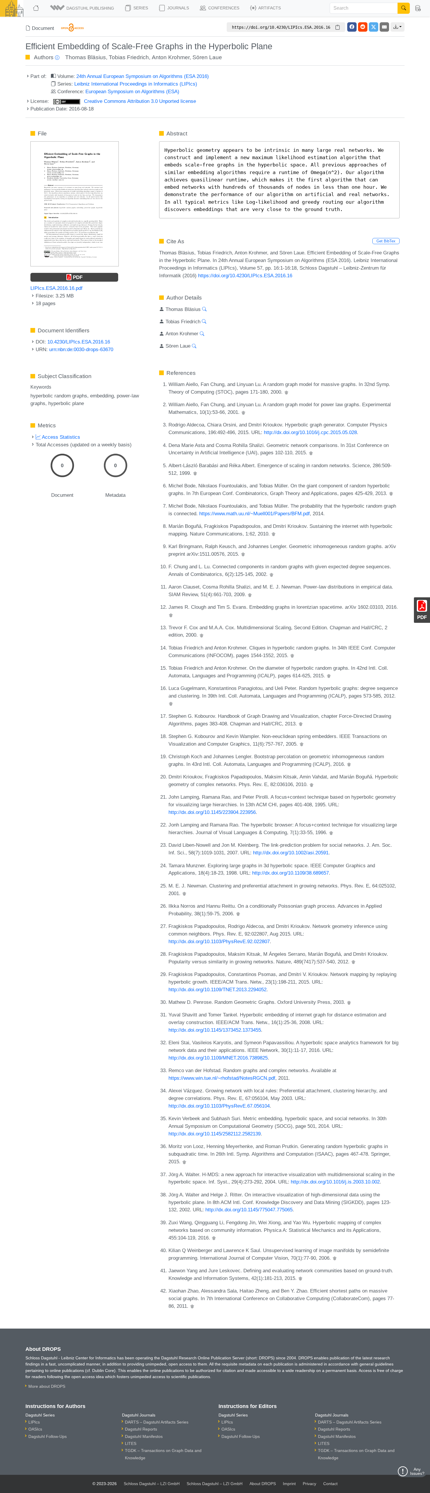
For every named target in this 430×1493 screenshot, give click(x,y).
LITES (130, 1443)
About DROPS (263, 1483)
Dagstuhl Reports (141, 1429)
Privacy (309, 1483)
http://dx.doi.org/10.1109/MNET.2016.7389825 (218, 1058)
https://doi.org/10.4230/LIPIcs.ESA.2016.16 (245, 275)
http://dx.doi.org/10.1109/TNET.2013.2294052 (217, 989)
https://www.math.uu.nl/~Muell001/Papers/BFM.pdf (254, 513)
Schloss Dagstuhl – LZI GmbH (152, 1483)
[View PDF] (74, 203)
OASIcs (35, 1429)
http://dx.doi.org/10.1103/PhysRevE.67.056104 (219, 1106)
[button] (82, 8)
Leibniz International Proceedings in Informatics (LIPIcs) (135, 84)
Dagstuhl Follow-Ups (47, 1436)
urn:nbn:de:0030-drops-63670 (81, 349)
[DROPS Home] (36, 8)
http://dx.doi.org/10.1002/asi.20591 (290, 853)
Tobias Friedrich (129, 57)
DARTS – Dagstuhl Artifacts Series (156, 1422)
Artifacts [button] (269, 8)
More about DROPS (46, 1386)
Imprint (289, 1483)
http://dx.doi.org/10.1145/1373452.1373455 (214, 1030)
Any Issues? (417, 1471)
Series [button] (140, 8)
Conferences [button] (223, 8)
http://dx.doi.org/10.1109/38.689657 (290, 873)
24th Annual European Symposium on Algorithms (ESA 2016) (142, 76)
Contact (330, 1483)
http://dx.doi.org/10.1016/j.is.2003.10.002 (335, 1182)
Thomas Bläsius (85, 57)
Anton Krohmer (171, 57)
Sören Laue (207, 57)
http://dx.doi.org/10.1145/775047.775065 (249, 1210)
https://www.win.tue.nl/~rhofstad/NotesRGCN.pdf (221, 1078)
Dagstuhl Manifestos (144, 1436)
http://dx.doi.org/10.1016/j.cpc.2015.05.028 (310, 432)
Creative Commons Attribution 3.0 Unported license (139, 101)
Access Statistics (60, 437)
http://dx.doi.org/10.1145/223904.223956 (212, 812)
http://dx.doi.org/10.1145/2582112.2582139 (214, 1134)
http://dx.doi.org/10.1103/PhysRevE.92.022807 (219, 941)
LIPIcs (34, 1422)
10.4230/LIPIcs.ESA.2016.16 (78, 342)
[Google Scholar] (286, 392)
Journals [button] (177, 8)
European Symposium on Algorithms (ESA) (132, 91)
